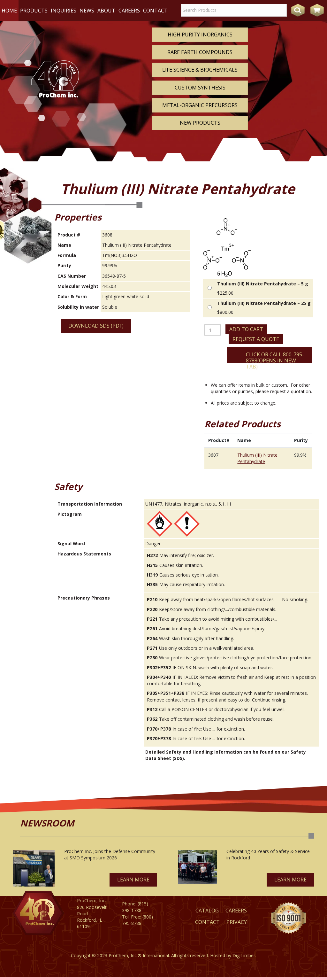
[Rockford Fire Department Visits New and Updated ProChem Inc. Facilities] (197, 867)
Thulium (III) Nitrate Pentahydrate (257, 458)
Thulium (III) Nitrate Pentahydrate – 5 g (262, 284)
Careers (129, 10)
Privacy (236, 922)
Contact (155, 10)
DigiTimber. (244, 955)
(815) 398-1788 (135, 907)
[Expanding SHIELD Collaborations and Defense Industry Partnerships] (34, 868)
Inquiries (63, 10)
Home (9, 10)
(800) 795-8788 (137, 920)
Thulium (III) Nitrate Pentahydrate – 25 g (264, 303)
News (87, 10)
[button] (133, 880)
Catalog (207, 910)
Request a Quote (255, 339)
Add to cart (246, 329)
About (106, 10)
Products (34, 10)
